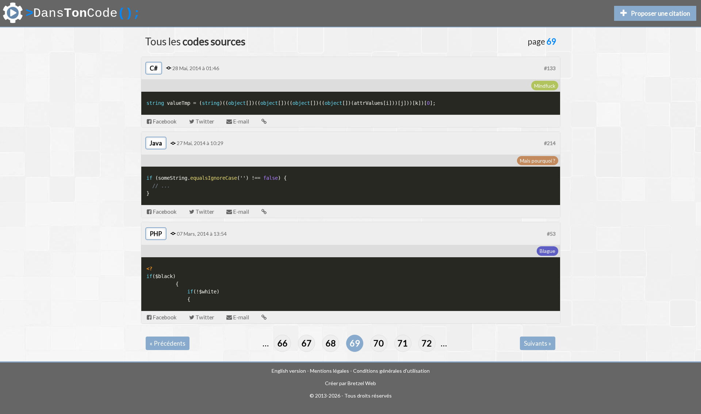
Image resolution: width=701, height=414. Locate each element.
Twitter (204, 121)
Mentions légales (329, 371)
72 (427, 343)
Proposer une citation (660, 13)
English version (289, 371)
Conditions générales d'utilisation (391, 371)
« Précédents (167, 343)
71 (403, 343)
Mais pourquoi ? (537, 160)
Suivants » (537, 343)
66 (282, 343)
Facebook (164, 121)
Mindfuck (544, 86)
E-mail (240, 121)
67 (307, 343)
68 (331, 343)
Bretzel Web (362, 383)
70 (379, 343)
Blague (547, 251)
